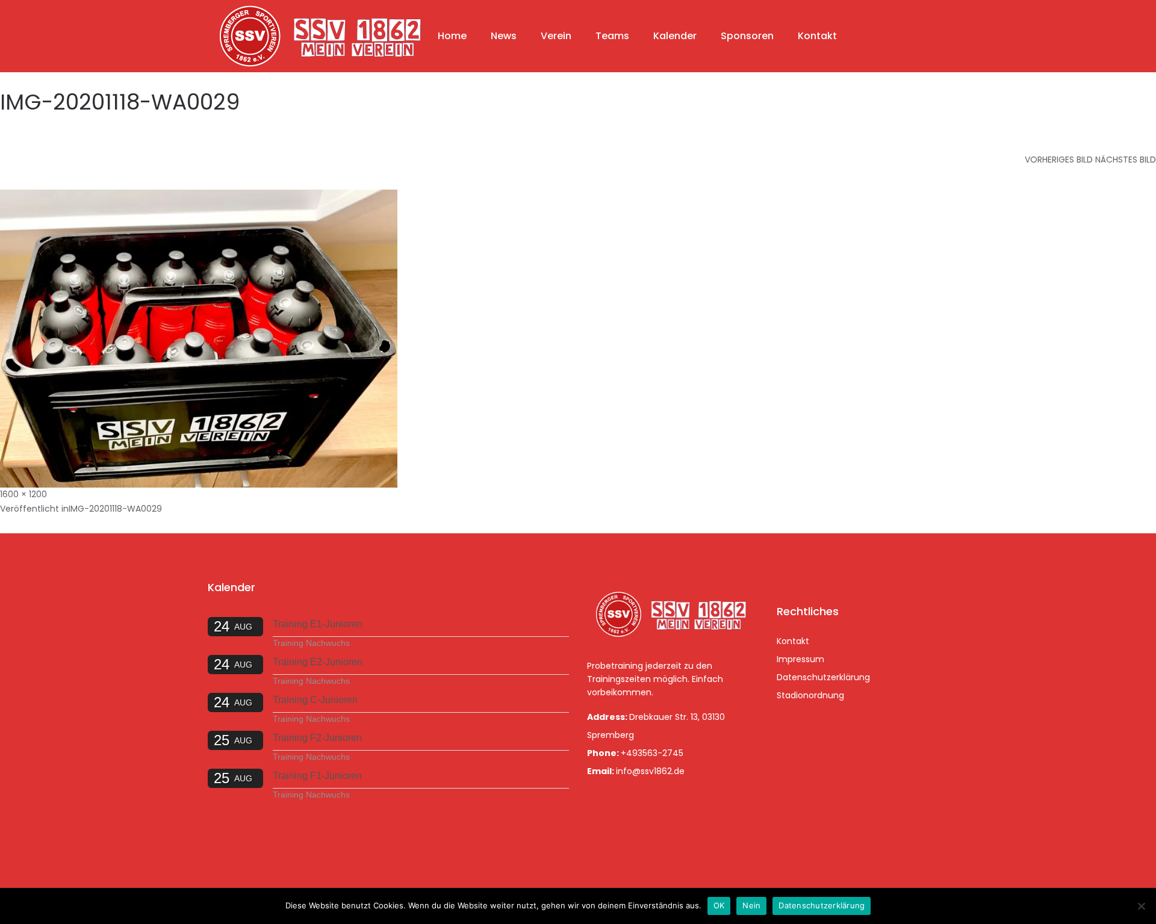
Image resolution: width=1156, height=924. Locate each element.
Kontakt (817, 36)
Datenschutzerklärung (823, 677)
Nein (751, 905)
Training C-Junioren (315, 700)
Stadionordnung (810, 695)
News (504, 36)
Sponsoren (747, 36)
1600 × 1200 (23, 494)
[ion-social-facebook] (789, 569)
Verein (556, 36)
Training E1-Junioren (317, 624)
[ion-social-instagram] (820, 569)
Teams (612, 36)
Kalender (675, 36)
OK (719, 905)
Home (452, 36)
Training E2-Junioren (317, 662)
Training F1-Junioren (317, 776)
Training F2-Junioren (317, 738)
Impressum (800, 659)
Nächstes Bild (1125, 159)
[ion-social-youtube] (851, 569)
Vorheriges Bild (1059, 159)
